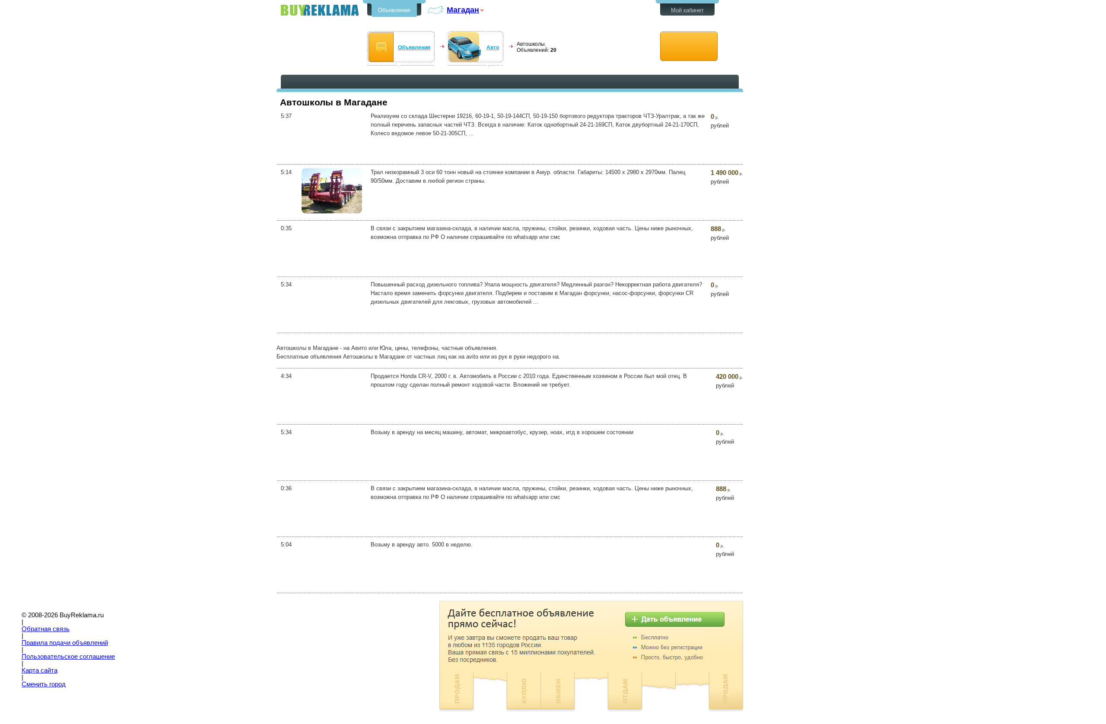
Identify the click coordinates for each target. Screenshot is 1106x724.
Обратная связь (46, 629)
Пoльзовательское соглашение (68, 656)
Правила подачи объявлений (65, 642)
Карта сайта (39, 670)
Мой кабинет (687, 10)
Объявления (394, 10)
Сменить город (44, 684)
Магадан (463, 9)
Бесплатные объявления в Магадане (320, 10)
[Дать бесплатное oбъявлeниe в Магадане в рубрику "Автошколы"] (689, 46)
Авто (492, 47)
